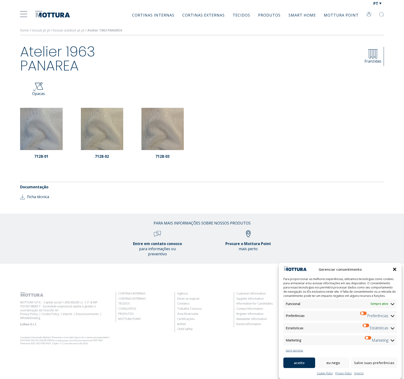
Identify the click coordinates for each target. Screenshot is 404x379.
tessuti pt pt (41, 30)
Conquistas (127, 309)
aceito (299, 362)
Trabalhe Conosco (189, 309)
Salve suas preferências (374, 362)
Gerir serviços (294, 350)
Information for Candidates (254, 303)
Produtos (269, 15)
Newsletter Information (251, 319)
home (24, 30)
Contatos (183, 303)
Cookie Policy (325, 373)
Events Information (248, 324)
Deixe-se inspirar (188, 299)
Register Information (249, 314)
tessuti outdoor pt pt (68, 30)
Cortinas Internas (153, 15)
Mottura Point (341, 15)
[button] (394, 269)
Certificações (186, 319)
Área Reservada (187, 314)
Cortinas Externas (203, 15)
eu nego (333, 362)
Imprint (359, 373)
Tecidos (241, 15)
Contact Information (249, 309)
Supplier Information (250, 299)
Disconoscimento (87, 314)
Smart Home (302, 15)
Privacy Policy (343, 373)
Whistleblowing (30, 318)
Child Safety (185, 329)
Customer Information (251, 293)
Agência (182, 293)
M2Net (181, 324)
